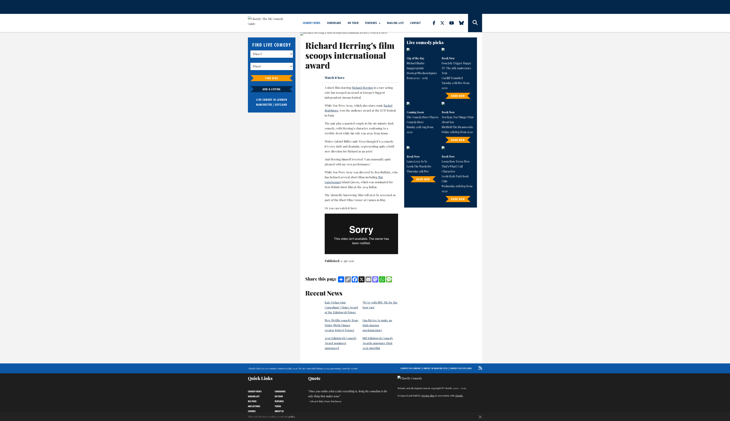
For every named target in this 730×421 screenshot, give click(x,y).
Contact (415, 23)
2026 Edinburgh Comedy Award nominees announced (341, 343)
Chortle (459, 395)
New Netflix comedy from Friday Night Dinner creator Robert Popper (341, 325)
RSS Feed (252, 401)
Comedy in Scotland (461, 368)
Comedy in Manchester (435, 368)
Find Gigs (271, 78)
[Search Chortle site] (475, 23)
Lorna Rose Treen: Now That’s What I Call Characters (456, 166)
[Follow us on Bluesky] (463, 23)
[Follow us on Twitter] (444, 23)
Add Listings (254, 406)
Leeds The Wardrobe (419, 166)
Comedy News (312, 23)
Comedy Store (415, 122)
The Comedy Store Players (422, 117)
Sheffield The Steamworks (457, 127)
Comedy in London (410, 368)
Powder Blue (428, 395)
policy (292, 416)
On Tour (353, 23)
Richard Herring (362, 88)
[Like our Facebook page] (436, 23)
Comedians (334, 23)
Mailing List (395, 23)
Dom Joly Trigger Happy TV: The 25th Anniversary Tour (456, 68)
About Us (279, 411)
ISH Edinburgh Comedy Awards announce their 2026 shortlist (378, 343)
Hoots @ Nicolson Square (422, 73)
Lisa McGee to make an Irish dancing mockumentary (377, 325)
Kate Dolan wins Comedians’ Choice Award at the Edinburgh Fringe (341, 307)
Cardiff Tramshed (452, 78)
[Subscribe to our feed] (479, 368)
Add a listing (272, 89)
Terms (278, 406)
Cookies (252, 411)
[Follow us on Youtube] (453, 23)
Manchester (264, 104)
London (282, 99)
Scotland (281, 104)
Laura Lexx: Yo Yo (417, 161)
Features (371, 23)
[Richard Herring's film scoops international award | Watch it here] (349, 34)
